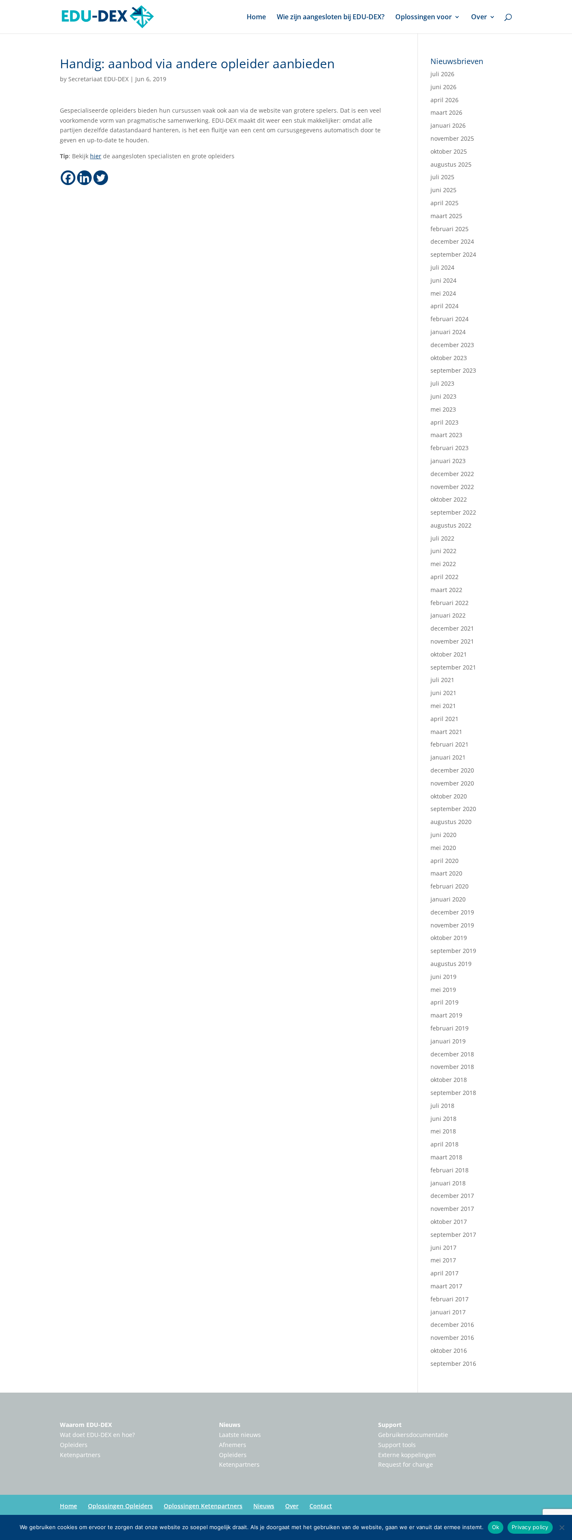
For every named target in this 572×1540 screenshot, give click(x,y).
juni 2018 (443, 1119)
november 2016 (452, 1338)
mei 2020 (443, 848)
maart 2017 (446, 1286)
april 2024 (444, 306)
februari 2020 (449, 886)
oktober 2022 (448, 499)
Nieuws (229, 1425)
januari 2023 (448, 461)
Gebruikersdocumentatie (413, 1435)
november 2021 (452, 641)
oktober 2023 (448, 358)
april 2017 (444, 1273)
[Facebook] (68, 177)
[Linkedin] (84, 177)
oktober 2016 (448, 1351)
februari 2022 (449, 603)
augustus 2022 (451, 525)
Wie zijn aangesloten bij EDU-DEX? (330, 17)
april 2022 (444, 577)
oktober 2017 (448, 1222)
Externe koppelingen (407, 1455)
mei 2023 (443, 409)
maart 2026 (446, 112)
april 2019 (444, 1002)
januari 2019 (448, 1041)
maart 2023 (446, 435)
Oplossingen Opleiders (120, 1506)
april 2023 (444, 422)
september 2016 (453, 1363)
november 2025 (452, 138)
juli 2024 (442, 267)
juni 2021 (443, 693)
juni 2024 (443, 280)
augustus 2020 (451, 822)
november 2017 (452, 1209)
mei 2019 (443, 990)
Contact (320, 1506)
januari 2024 (448, 332)
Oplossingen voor (423, 17)
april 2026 (444, 100)
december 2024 (452, 241)
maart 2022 (446, 590)
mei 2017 (443, 1260)
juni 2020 (443, 835)
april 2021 (444, 719)
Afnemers (232, 1445)
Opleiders (74, 1445)
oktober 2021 (448, 654)
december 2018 (452, 1054)
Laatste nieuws (240, 1435)
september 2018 (453, 1093)
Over (479, 17)
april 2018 (444, 1144)
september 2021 (453, 667)
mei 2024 (443, 293)
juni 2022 (443, 551)
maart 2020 (446, 873)
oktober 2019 (448, 938)
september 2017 (453, 1235)
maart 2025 (446, 216)
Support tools (397, 1445)
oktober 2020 (448, 796)
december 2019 (452, 912)
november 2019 (452, 925)
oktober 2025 (448, 151)
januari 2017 (448, 1312)
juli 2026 (442, 74)
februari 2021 (449, 744)
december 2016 (452, 1325)
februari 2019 (449, 1028)
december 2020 (452, 770)
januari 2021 (448, 757)
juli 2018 (442, 1106)
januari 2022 (448, 615)
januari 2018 (448, 1183)
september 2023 (453, 370)
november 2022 (452, 487)
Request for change (405, 1464)
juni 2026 (443, 87)
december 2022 (452, 474)
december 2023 (452, 345)
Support (390, 1425)
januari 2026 (448, 125)
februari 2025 (449, 229)
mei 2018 (443, 1131)
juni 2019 (443, 977)
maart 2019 (446, 1015)
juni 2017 (443, 1248)
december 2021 (452, 628)
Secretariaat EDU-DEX (98, 79)
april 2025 (444, 203)
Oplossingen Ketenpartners (203, 1506)
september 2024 (453, 254)
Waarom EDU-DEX (86, 1425)
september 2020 (453, 809)
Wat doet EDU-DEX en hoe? (97, 1435)
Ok (496, 1527)
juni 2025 (443, 190)
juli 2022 (442, 538)
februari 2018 (449, 1170)
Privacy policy (530, 1527)
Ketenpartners (80, 1455)
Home (256, 17)
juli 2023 (442, 383)
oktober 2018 (448, 1080)
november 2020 (452, 783)
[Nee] (561, 1527)
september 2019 (453, 951)
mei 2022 (443, 564)
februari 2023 (449, 448)
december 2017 (452, 1196)
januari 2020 (448, 899)
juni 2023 (443, 396)
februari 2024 (449, 319)
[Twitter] (100, 177)
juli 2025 (442, 177)
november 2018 (452, 1067)
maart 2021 (446, 732)
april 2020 (444, 861)
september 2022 (453, 512)
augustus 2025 (451, 164)
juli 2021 (442, 680)
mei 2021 (443, 706)
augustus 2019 (451, 964)
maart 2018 (446, 1157)
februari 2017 (449, 1299)
